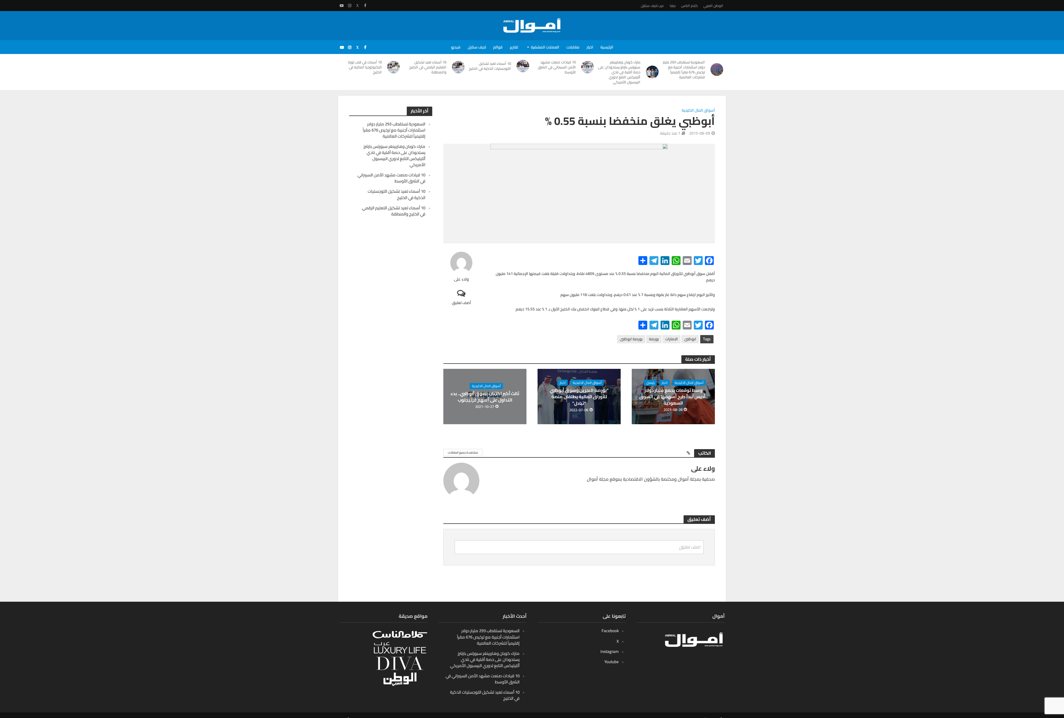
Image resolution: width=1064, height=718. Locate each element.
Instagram (609, 651)
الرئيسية (606, 47)
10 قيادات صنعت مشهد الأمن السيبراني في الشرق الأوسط (557, 67)
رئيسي (650, 383)
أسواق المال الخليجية (698, 110)
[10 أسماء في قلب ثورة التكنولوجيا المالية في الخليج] (393, 67)
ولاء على (461, 279)
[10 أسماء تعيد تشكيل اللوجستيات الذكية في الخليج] (522, 66)
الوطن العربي (713, 5)
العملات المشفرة (545, 47)
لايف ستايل (477, 47)
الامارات (671, 339)
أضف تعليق (461, 302)
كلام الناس (689, 5)
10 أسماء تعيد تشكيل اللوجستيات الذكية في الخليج (490, 66)
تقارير (514, 47)
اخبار (590, 47)
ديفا (673, 5)
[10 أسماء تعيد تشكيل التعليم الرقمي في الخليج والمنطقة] (458, 67)
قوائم (498, 47)
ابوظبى (690, 339)
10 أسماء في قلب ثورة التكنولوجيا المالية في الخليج (365, 67)
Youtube (611, 662)
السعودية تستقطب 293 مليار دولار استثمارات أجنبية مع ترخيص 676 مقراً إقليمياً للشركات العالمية (684, 69)
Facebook (610, 631)
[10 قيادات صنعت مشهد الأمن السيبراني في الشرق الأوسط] (587, 67)
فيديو (456, 47)
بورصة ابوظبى (631, 339)
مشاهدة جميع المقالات (463, 452)
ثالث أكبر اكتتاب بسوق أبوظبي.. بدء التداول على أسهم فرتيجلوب (485, 396)
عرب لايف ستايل (652, 5)
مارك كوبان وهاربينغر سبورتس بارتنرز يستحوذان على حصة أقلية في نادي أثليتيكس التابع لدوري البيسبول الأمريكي (619, 72)
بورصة (654, 339)
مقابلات (572, 47)
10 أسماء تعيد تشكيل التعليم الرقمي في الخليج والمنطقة (427, 67)
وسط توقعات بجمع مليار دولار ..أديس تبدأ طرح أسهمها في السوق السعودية (673, 396)
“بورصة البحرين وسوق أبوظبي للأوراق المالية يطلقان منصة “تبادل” (579, 396)
